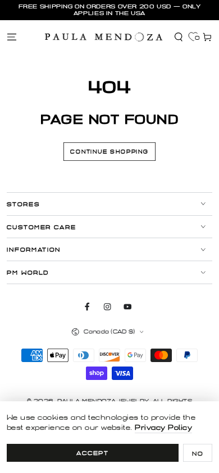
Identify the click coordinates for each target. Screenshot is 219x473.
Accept (93, 453)
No (197, 453)
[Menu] (12, 36)
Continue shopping (109, 152)
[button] (178, 36)
